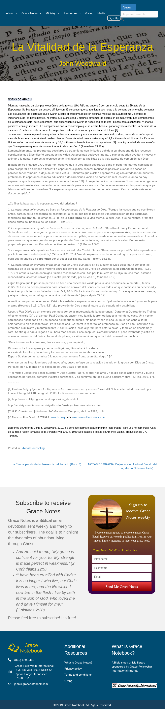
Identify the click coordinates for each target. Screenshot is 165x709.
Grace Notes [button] (30, 13)
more (132, 670)
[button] (123, 20)
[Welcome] (2, 13)
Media (101, 13)
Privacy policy (73, 668)
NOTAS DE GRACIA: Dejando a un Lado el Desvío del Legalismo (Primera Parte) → (122, 466)
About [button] (9, 13)
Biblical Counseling (33, 448)
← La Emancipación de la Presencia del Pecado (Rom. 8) (44, 464)
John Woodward (82, 63)
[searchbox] (139, 14)
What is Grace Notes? (78, 662)
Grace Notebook (74, 705)
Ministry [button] (51, 13)
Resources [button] (70, 13)
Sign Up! (113, 18)
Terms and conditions (78, 674)
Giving (89, 13)
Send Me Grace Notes (122, 587)
